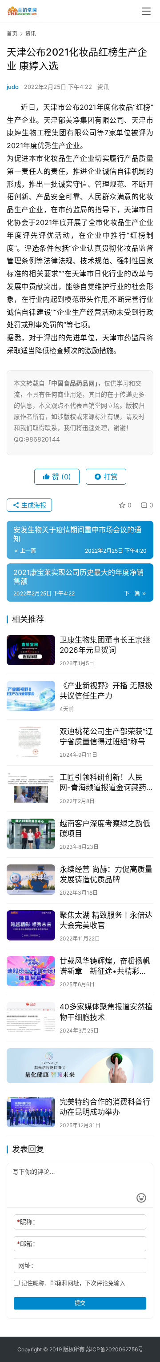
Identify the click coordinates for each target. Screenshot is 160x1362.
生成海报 (33, 505)
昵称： (28, 1221)
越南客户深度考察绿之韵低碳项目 (105, 828)
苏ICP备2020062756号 (114, 1349)
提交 (80, 1303)
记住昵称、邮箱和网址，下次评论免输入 (72, 1282)
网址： (27, 1265)
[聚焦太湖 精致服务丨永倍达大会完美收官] (31, 925)
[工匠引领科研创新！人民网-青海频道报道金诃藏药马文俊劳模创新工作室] (31, 787)
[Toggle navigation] (146, 11)
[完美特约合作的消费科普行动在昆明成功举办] (31, 1112)
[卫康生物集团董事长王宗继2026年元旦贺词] (31, 650)
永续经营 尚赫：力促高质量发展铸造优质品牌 (106, 874)
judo (13, 86)
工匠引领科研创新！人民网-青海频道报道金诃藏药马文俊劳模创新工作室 (103, 783)
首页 (12, 33)
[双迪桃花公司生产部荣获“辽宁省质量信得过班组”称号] (31, 742)
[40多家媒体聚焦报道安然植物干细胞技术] (31, 1017)
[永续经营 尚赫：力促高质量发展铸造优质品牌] (31, 879)
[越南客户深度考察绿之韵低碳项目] (31, 834)
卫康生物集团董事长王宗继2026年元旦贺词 (105, 645)
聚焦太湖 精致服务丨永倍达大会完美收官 (106, 920)
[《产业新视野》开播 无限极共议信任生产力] (31, 696)
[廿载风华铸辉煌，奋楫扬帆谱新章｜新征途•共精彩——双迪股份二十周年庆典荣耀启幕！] (31, 971)
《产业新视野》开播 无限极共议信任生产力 (106, 690)
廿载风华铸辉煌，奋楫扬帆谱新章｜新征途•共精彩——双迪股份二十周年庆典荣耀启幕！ (105, 966)
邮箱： (28, 1243)
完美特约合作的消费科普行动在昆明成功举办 (105, 1107)
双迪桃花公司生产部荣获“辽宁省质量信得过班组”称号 (106, 736)
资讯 (103, 86)
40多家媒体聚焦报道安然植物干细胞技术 (106, 1011)
